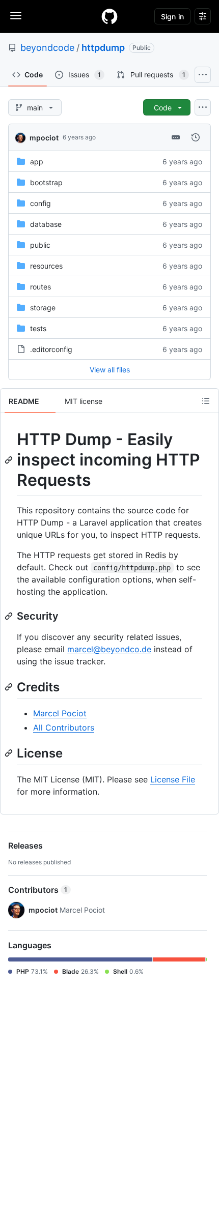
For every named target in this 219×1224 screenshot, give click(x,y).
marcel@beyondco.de (109, 649)
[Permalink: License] (10, 753)
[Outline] (205, 401)
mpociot (44, 137)
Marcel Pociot (60, 713)
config (40, 203)
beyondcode (47, 47)
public (40, 245)
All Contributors (63, 727)
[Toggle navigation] (15, 15)
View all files (110, 369)
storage (43, 307)
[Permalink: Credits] (10, 687)
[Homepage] (109, 16)
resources (46, 265)
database (46, 224)
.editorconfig (51, 349)
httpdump (103, 47)
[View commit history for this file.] (195, 137)
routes (40, 286)
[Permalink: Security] (10, 616)
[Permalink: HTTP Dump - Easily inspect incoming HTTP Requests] (10, 460)
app (36, 161)
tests (38, 328)
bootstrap (46, 182)
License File (172, 779)
